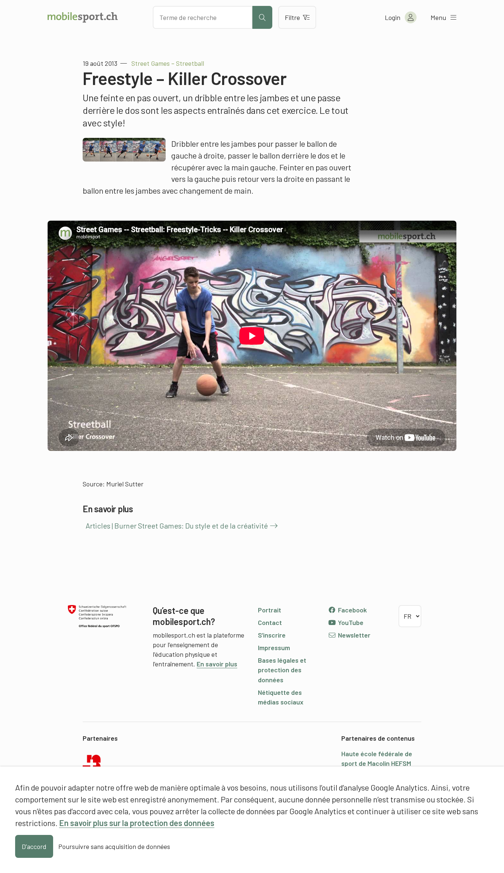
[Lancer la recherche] (262, 17)
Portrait (269, 610)
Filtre (292, 17)
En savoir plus (217, 664)
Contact (270, 622)
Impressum (274, 647)
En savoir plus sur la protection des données (136, 823)
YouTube (349, 622)
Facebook (351, 610)
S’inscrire (272, 635)
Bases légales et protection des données (282, 669)
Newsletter (353, 635)
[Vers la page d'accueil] (83, 17)
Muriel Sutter (125, 484)
